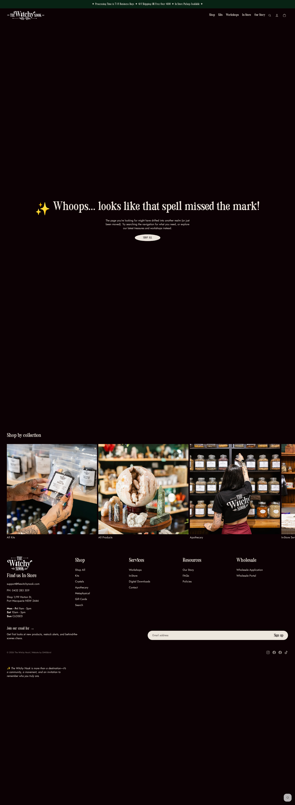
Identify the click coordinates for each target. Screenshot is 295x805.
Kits (77, 576)
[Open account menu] (277, 15)
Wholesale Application (249, 570)
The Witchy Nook (22, 652)
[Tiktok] (286, 652)
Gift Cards (81, 599)
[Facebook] (274, 652)
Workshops (135, 570)
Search (79, 605)
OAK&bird (46, 652)
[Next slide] (284, 492)
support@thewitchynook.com (23, 584)
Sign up (278, 635)
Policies (187, 581)
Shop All (147, 237)
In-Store (133, 576)
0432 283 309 (20, 590)
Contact (133, 587)
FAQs (186, 576)
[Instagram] (268, 652)
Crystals (79, 581)
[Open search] (269, 15)
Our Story (188, 570)
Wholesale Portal (246, 576)
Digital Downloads (139, 581)
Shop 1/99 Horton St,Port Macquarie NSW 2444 (23, 599)
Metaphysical (82, 593)
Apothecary (81, 587)
